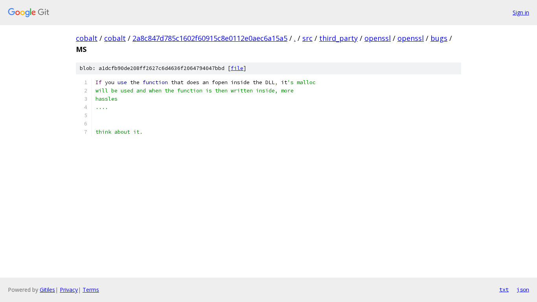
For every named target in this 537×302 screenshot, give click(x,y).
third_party (338, 38)
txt (504, 289)
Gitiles (47, 289)
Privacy (69, 289)
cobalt (86, 38)
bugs (438, 38)
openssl (377, 38)
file (237, 68)
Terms (91, 289)
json (523, 289)
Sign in (521, 12)
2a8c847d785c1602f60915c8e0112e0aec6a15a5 (209, 38)
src (307, 38)
